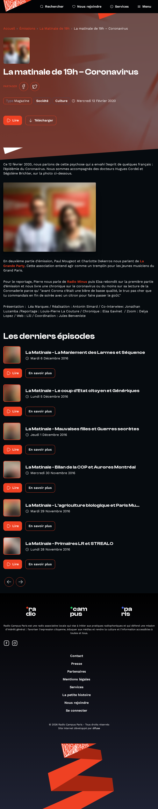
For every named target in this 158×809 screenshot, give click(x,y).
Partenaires (76, 671)
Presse (76, 664)
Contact (76, 656)
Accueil (9, 28)
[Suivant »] (20, 581)
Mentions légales (76, 679)
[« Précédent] (9, 581)
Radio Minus (77, 282)
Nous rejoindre (89, 6)
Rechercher (54, 6)
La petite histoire (76, 695)
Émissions (27, 28)
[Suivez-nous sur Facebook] (6, 643)
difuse (96, 728)
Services (122, 6)
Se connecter (76, 710)
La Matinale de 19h (55, 28)
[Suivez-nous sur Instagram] (15, 643)
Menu (146, 6)
